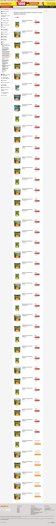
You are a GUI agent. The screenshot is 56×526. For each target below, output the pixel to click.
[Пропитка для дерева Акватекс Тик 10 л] (17, 402)
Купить (38, 22)
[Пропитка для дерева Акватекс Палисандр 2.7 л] (17, 328)
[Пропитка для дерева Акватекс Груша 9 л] (17, 129)
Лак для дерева (4, 70)
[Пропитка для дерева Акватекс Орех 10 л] (17, 286)
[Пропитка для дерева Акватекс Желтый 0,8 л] (17, 444)
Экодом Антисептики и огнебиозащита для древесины (5, 69)
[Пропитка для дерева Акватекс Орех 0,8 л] (17, 276)
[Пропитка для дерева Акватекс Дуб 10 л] (17, 160)
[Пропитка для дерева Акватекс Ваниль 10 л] (17, 486)
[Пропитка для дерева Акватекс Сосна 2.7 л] (17, 381)
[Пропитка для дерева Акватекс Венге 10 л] (17, 496)
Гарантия (15, 0)
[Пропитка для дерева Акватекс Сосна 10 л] (17, 370)
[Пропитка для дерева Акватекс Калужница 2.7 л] (17, 202)
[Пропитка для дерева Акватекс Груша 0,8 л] (17, 118)
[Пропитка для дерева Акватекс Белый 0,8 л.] (17, 24)
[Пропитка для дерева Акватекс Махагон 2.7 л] (17, 234)
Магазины (5, 0)
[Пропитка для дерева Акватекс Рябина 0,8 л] (17, 339)
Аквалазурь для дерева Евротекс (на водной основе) (6, 55)
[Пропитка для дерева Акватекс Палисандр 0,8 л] (17, 307)
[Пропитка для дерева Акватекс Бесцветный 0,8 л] (17, 55)
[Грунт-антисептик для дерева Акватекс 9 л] (17, 97)
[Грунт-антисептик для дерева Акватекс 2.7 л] (17, 108)
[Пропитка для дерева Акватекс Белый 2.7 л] (17, 45)
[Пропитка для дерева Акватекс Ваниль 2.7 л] (17, 423)
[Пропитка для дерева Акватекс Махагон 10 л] (17, 223)
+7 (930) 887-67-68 (43, 6)
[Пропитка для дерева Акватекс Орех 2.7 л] (17, 297)
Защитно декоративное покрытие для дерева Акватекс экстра (5, 61)
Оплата (8, 0)
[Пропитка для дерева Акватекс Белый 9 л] (17, 34)
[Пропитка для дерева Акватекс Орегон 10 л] (17, 255)
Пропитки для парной (5, 47)
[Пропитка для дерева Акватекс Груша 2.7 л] (17, 139)
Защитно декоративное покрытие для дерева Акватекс (5, 58)
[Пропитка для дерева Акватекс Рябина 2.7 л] (17, 349)
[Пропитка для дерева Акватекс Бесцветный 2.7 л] (17, 66)
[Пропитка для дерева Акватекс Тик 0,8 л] (17, 391)
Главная (1, 0)
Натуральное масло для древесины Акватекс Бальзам (6, 53)
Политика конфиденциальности (4, 519)
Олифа (3, 71)
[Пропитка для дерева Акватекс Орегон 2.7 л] (17, 265)
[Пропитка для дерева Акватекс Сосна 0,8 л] (17, 360)
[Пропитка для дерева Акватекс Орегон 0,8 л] (17, 244)
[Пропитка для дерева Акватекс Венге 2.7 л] (17, 433)
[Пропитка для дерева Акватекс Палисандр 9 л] (17, 318)
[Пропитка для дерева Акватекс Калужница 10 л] (17, 192)
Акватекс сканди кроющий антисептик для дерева (6, 51)
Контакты (19, 0)
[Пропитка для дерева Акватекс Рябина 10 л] (17, 475)
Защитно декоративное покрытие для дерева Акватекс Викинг (5, 49)
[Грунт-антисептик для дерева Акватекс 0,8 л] (17, 87)
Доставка (11, 0)
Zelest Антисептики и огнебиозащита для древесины (5, 63)
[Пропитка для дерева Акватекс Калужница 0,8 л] (17, 181)
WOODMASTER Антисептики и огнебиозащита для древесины (6, 66)
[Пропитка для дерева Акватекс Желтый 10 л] (17, 454)
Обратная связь (33, 514)
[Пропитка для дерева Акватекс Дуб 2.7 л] (17, 171)
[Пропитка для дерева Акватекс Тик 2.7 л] (17, 412)
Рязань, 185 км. (52, 3)
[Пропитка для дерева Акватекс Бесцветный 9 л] (17, 76)
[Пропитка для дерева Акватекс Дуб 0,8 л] (17, 150)
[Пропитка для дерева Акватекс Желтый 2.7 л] (17, 465)
